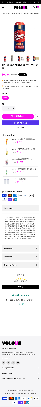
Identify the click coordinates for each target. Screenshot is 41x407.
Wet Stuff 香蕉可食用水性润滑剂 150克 (23, 149)
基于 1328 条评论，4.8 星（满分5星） (20, 300)
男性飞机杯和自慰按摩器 (15, 13)
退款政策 (7, 393)
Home (3, 13)
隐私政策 (14, 393)
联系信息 (33, 393)
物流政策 (27, 393)
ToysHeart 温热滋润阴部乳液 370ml (22, 159)
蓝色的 (5, 98)
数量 (3, 104)
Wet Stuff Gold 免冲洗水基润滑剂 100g (23, 139)
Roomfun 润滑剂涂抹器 (19, 179)
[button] (36, 116)
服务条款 (20, 393)
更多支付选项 (20, 127)
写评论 (20, 287)
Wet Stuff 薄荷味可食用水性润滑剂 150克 (24, 169)
